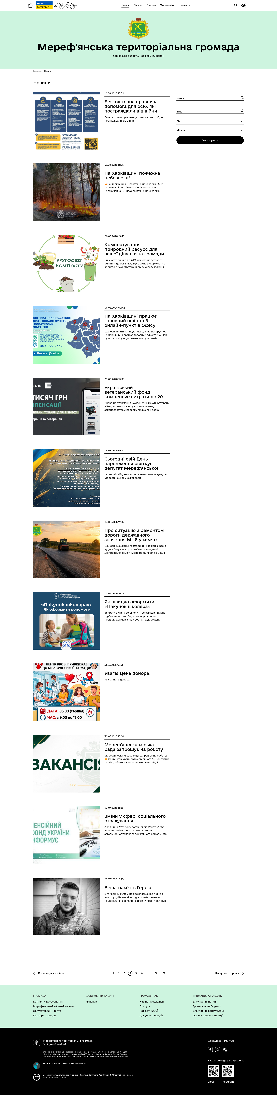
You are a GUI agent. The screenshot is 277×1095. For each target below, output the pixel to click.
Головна (37, 71)
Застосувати (210, 140)
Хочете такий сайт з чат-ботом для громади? (64, 1063)
